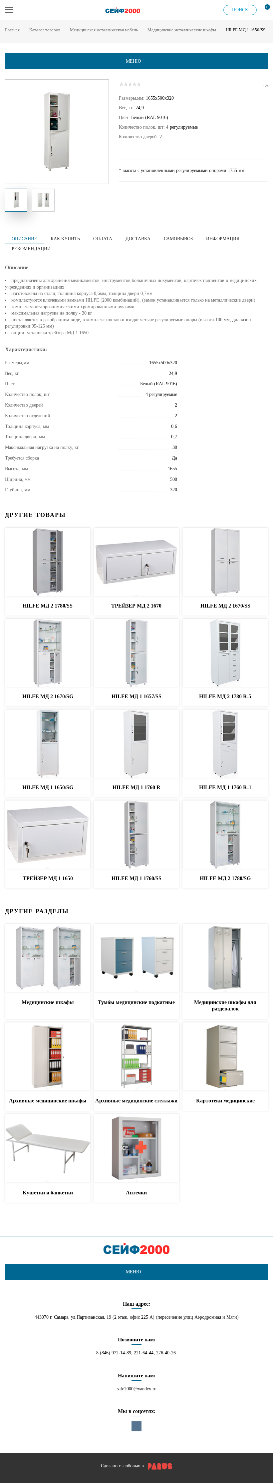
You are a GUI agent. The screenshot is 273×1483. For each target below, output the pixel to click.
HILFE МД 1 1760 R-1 (225, 787)
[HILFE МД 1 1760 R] (136, 744)
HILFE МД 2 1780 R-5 (225, 696)
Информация (222, 238)
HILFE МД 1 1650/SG (47, 787)
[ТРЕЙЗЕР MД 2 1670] (136, 562)
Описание (24, 238)
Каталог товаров (44, 30)
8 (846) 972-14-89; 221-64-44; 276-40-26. (136, 1352)
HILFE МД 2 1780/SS (48, 606)
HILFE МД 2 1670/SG (47, 696)
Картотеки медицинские (225, 1100)
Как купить (65, 238)
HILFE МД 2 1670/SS (225, 606)
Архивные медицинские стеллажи (136, 1100)
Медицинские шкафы (48, 1002)
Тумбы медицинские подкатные (136, 1002)
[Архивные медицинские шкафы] (48, 1057)
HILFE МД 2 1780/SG (225, 878)
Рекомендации (31, 248)
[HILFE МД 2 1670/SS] (225, 562)
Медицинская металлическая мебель (104, 30)
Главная (12, 30)
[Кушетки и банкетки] (48, 1148)
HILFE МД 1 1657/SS (136, 696)
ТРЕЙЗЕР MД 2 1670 (136, 606)
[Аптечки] (136, 1148)
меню (133, 61)
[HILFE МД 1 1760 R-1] (225, 744)
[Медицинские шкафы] (48, 958)
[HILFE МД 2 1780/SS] (48, 562)
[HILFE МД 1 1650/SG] (48, 744)
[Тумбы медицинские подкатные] (136, 958)
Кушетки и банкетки (48, 1192)
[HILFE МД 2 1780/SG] (225, 835)
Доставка (138, 238)
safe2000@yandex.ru (136, 1388)
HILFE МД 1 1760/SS (136, 878)
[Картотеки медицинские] (225, 1057)
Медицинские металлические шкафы (181, 30)
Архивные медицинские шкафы (48, 1100)
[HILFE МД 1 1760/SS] (136, 835)
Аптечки (136, 1192)
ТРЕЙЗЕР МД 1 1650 (48, 878)
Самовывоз (178, 238)
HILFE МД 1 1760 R (136, 787)
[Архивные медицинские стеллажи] (136, 1057)
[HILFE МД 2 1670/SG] (48, 653)
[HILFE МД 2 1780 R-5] (225, 653)
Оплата (102, 238)
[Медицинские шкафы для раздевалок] (225, 958)
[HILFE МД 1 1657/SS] (136, 653)
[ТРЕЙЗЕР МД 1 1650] (48, 835)
